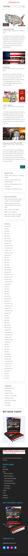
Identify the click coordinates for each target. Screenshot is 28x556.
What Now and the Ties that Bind (12, 143)
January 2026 (7, 243)
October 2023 (7, 308)
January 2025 (7, 272)
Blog (4, 472)
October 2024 (7, 279)
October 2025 (7, 250)
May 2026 (6, 233)
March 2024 (7, 296)
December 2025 (8, 245)
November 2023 (8, 306)
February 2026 (8, 241)
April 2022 (6, 351)
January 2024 (7, 301)
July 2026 (6, 228)
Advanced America (9, 388)
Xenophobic (6, 67)
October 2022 (7, 337)
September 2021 (8, 368)
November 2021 (8, 363)
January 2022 (7, 359)
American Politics (8, 393)
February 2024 (8, 298)
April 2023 (6, 322)
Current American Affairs (10, 395)
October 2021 (7, 366)
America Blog (7, 390)
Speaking (5, 495)
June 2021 (6, 376)
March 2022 (7, 354)
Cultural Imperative (8, 29)
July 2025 (6, 257)
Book (4, 493)
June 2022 (6, 347)
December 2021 (8, 361)
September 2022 (8, 339)
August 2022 (7, 342)
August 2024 (7, 284)
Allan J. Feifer (7, 30)
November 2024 (8, 277)
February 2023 (8, 327)
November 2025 (8, 248)
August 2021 (7, 371)
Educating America (9, 398)
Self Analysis (7, 405)
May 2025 (6, 262)
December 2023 (8, 303)
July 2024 (6, 286)
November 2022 (8, 335)
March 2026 (7, 238)
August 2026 (7, 226)
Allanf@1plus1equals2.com (9, 543)
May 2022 (6, 349)
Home (4, 467)
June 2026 (6, 231)
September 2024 (8, 281)
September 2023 (8, 310)
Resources (5, 497)
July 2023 (6, 315)
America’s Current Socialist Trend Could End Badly (12, 205)
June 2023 (6, 318)
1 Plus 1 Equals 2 (7, 105)
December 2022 (8, 332)
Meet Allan (5, 469)
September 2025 (8, 253)
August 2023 (7, 313)
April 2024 (6, 294)
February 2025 (8, 269)
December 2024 (8, 274)
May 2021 (6, 378)
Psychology (7, 403)
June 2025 (6, 260)
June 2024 (6, 289)
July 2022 (6, 344)
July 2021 (6, 373)
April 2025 (6, 265)
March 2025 (7, 267)
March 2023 (7, 325)
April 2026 (6, 236)
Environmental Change (10, 400)
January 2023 (7, 330)
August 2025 (7, 255)
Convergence (7, 186)
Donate (5, 490)
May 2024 (6, 291)
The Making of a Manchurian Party (13, 189)
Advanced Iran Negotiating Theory (13, 184)
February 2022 (8, 356)
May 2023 (6, 320)
